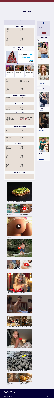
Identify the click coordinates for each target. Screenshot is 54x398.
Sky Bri (31, 119)
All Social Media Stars (39, 391)
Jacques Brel (41, 157)
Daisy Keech (41, 108)
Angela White (42, 59)
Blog (44, 391)
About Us (26, 391)
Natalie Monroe (22, 119)
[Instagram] (49, 396)
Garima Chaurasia (42, 128)
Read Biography (42, 83)
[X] (47, 396)
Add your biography (32, 391)
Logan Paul (21, 118)
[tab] (40, 40)
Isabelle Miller (27, 119)
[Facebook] (46, 396)
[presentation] (43, 50)
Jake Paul (25, 118)
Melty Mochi (42, 81)
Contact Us (47, 391)
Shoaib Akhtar (41, 153)
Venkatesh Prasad (42, 133)
